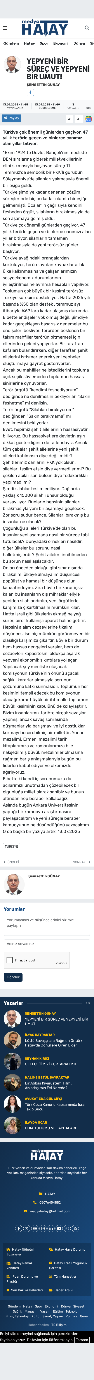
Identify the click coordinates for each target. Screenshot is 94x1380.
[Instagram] (43, 1228)
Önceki (13, 862)
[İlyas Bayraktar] (12, 1039)
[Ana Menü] (5, 28)
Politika (71, 1316)
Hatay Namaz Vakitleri (20, 1265)
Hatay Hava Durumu (70, 1249)
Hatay (29, 43)
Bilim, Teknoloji (17, 1316)
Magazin (31, 1311)
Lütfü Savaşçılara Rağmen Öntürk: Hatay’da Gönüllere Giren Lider (54, 1042)
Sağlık (17, 1311)
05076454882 (50, 1202)
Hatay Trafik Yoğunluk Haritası (68, 1265)
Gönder (13, 977)
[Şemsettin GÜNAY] (12, 64)
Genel (84, 1316)
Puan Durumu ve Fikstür (22, 1279)
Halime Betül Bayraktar (47, 1077)
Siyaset (78, 1306)
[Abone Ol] (88, 118)
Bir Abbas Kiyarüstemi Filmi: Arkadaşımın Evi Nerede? (48, 1085)
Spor (44, 43)
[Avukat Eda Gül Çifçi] (12, 1103)
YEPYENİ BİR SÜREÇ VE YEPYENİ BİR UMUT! (56, 1021)
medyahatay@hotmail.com (50, 1211)
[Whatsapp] (67, 1228)
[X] (26, 1228)
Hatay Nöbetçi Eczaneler (20, 1252)
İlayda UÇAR (36, 1122)
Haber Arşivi (63, 1290)
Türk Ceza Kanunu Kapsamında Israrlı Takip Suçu (56, 1106)
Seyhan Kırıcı (37, 1059)
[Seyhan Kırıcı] (12, 1061)
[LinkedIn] (51, 1228)
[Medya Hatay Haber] (45, 28)
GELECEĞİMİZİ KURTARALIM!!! (50, 1064)
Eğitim (58, 1311)
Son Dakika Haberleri (27, 1290)
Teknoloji (72, 1311)
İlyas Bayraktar (40, 1035)
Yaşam (45, 1311)
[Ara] (87, 28)
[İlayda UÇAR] (12, 1125)
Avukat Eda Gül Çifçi (43, 1099)
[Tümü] (88, 1003)
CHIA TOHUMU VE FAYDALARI (50, 1128)
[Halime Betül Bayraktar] (12, 1082)
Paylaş (14, 118)
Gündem (11, 43)
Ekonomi (60, 43)
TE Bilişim (58, 1325)
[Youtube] (59, 1228)
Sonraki (80, 862)
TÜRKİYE (11, 847)
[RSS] (75, 1228)
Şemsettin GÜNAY (43, 85)
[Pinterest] (34, 1228)
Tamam (82, 1340)
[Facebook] (30, 92)
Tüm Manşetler (65, 1276)
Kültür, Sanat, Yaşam (47, 1316)
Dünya (79, 43)
